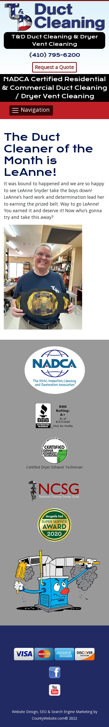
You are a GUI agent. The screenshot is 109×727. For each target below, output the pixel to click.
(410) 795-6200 (54, 55)
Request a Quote (54, 67)
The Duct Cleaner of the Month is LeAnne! (48, 154)
